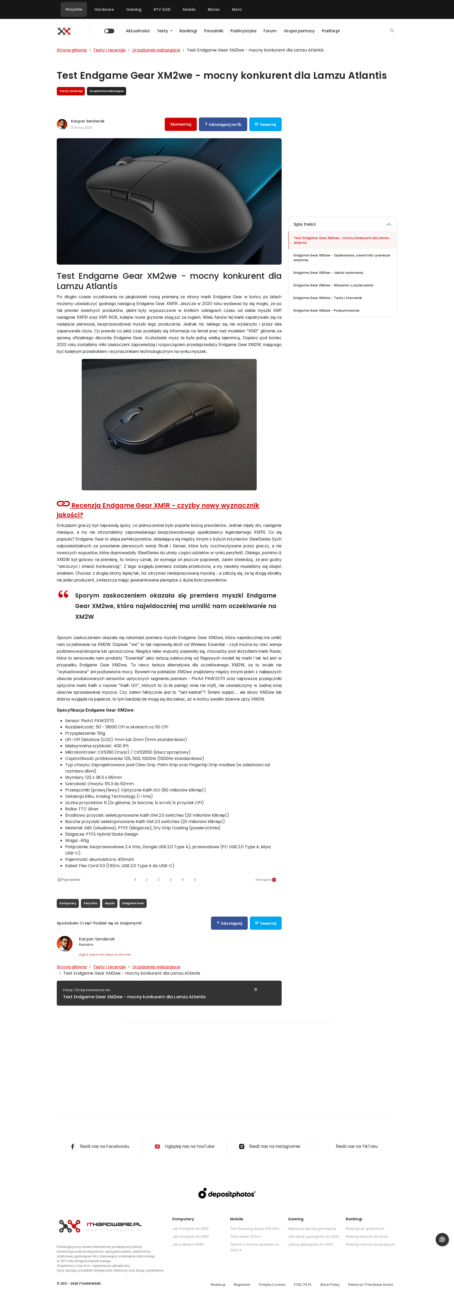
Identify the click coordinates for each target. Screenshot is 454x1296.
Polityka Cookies (272, 1285)
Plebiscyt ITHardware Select (370, 1285)
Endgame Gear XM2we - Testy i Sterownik (327, 298)
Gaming (133, 9)
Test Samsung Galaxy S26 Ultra (254, 1229)
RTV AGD (162, 9)
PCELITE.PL (303, 1285)
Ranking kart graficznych (365, 1229)
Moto (237, 9)
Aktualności (138, 31)
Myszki (110, 903)
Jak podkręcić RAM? (188, 1244)
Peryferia (90, 903)
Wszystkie (73, 9)
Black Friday (330, 1285)
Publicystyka (243, 31)
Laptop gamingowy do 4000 (310, 1244)
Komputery (68, 903)
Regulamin (242, 1285)
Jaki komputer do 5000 (190, 1236)
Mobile (189, 9)
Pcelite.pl (331, 31)
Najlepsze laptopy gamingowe (312, 1229)
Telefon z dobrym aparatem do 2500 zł (254, 1247)
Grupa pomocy (299, 31)
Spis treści (305, 224)
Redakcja (218, 1285)
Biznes (214, 9)
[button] (392, 31)
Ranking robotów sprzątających (370, 1244)
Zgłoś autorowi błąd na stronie (105, 954)
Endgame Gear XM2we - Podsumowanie (326, 310)
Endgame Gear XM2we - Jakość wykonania (328, 272)
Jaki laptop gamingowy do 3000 (313, 1236)
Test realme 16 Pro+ (246, 1236)
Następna (264, 879)
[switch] (109, 31)
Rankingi (188, 31)
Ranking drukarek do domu (367, 1236)
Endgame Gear (133, 903)
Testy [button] (163, 31)
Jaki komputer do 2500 (190, 1229)
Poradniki (213, 31)
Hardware (104, 9)
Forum (270, 31)
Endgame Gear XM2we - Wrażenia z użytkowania (333, 285)
